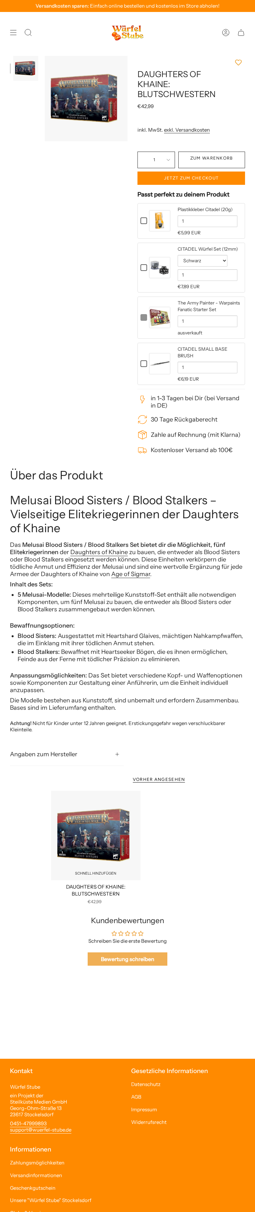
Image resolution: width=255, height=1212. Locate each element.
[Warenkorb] (241, 32)
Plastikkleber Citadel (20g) (205, 209)
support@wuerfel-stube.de (40, 1130)
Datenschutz (145, 1084)
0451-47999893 (28, 1123)
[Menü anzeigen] (13, 32)
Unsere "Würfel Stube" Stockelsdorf (50, 1200)
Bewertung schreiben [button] (127, 959)
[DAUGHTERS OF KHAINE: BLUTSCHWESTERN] (95, 835)
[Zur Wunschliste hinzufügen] (191, 62)
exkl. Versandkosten (187, 130)
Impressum (144, 1109)
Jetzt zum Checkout (191, 178)
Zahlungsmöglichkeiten (37, 1162)
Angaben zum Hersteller (43, 754)
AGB (136, 1097)
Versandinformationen (36, 1175)
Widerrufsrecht (149, 1122)
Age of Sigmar (130, 574)
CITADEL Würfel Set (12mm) (208, 249)
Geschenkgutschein (32, 1188)
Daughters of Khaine (99, 552)
